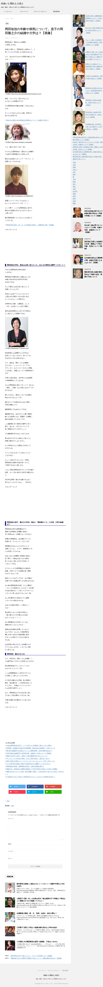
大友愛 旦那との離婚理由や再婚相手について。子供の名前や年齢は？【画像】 (94, 18)
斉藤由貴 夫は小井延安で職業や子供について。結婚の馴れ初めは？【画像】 (36, 958)
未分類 (75, 191)
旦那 (74, 189)
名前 (10, 844)
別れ (74, 172)
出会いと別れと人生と (12, 3)
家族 (8, 801)
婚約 (74, 174)
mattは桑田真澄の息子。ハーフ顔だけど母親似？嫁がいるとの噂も (29, 745)
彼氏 (74, 186)
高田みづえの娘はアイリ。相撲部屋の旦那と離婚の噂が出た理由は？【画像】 (93, 66)
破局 (74, 198)
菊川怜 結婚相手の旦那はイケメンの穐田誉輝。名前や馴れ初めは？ (29, 751)
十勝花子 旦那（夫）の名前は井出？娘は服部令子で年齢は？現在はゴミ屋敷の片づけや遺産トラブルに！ (41, 900)
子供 (74, 179)
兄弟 (74, 165)
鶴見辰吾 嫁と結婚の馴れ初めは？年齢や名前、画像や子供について (93, 274)
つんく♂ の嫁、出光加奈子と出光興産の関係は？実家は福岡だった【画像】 (93, 42)
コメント (11, 818)
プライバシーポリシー (40, 11)
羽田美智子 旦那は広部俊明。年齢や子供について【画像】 (93, 102)
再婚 (74, 167)
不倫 (74, 162)
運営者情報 (56, 11)
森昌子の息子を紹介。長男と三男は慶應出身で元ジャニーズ (27, 756)
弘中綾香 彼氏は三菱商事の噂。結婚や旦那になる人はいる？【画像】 (93, 260)
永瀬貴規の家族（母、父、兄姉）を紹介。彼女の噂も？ (37, 913)
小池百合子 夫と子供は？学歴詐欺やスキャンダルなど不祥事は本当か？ (31, 777)
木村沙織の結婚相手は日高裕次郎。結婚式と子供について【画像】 (29, 753)
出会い (75, 169)
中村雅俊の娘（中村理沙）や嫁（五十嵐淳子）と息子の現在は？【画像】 (93, 126)
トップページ (8, 11)
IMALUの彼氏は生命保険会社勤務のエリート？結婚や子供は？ (28, 120)
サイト (10, 858)
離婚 (74, 203)
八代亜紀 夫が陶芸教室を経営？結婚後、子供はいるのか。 (38, 941)
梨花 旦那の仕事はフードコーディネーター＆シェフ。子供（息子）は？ (31, 761)
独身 (74, 196)
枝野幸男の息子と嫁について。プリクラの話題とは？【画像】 (32, 956)
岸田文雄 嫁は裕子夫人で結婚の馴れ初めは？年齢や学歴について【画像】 (93, 213)
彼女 (74, 184)
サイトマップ (24, 11)
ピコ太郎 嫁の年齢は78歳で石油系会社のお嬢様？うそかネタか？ (29, 764)
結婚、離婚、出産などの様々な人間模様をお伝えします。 (51, 979)
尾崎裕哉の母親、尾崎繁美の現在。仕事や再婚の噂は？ (25, 766)
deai (12, 806)
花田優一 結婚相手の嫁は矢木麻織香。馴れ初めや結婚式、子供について (31, 748)
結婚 (74, 201)
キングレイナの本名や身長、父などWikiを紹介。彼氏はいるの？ (28, 758)
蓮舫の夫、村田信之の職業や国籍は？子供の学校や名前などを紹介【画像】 (32, 769)
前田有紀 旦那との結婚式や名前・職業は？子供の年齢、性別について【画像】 (93, 245)
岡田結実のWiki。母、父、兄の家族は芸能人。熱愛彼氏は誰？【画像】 (31, 225)
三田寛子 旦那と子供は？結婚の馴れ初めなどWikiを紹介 (37, 927)
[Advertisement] (20, 248)
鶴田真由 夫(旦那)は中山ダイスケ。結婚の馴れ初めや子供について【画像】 (93, 90)
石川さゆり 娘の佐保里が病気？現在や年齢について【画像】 (94, 30)
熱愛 (74, 194)
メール (10, 851)
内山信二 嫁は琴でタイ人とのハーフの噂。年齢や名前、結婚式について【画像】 (93, 228)
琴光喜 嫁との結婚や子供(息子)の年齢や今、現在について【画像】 (93, 114)
